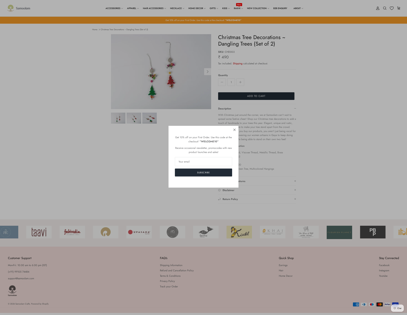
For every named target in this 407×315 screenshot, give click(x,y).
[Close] (234, 129)
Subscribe (203, 172)
